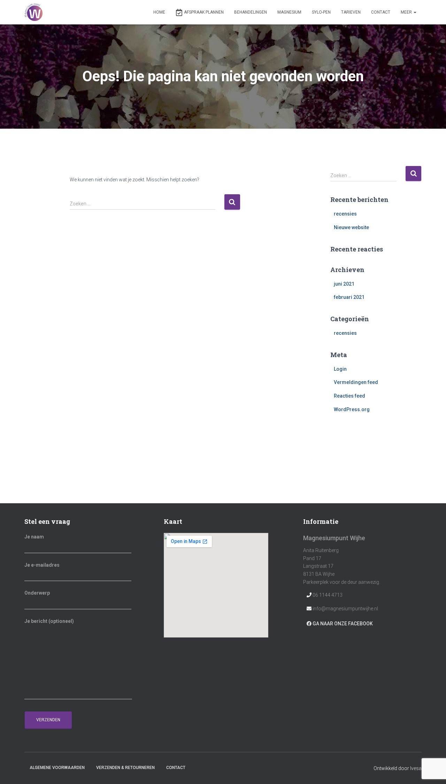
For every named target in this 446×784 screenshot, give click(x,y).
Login (340, 369)
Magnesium (289, 12)
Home (159, 12)
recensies (345, 214)
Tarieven (351, 12)
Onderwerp (37, 593)
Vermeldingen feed (356, 382)
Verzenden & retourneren (125, 767)
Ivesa (416, 768)
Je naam (34, 537)
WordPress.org (352, 409)
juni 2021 (344, 284)
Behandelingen (250, 12)
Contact (380, 12)
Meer (407, 12)
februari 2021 (349, 297)
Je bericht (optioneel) (49, 621)
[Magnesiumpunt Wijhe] (33, 12)
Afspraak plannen (204, 12)
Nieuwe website (351, 227)
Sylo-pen (321, 12)
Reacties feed (349, 396)
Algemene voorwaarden (57, 767)
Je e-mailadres (42, 565)
